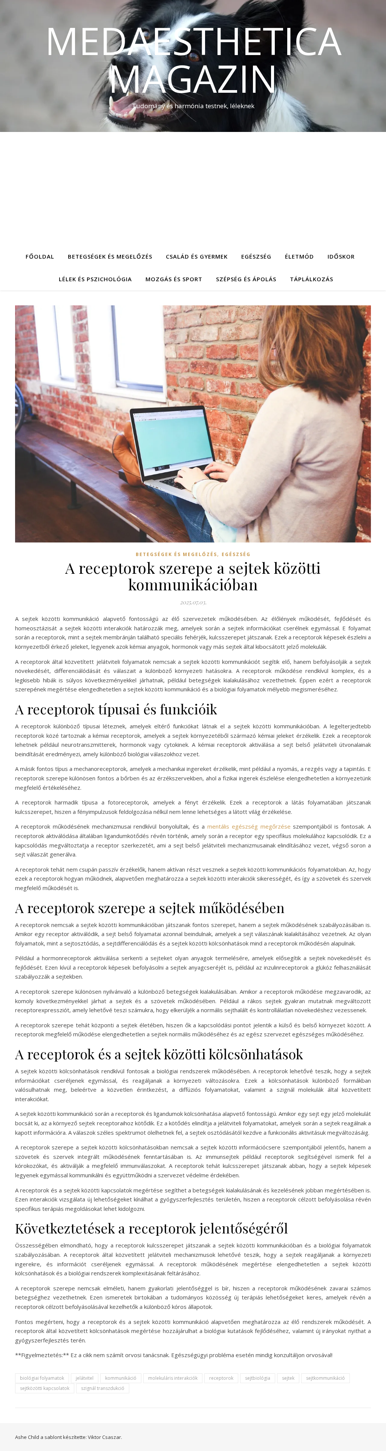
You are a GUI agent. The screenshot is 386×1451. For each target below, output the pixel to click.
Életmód (299, 256)
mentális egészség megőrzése (249, 826)
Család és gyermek (197, 256)
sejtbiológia (257, 1378)
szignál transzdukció (102, 1388)
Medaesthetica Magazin (193, 59)
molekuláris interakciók (173, 1378)
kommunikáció (120, 1378)
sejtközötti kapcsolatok (44, 1388)
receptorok (221, 1378)
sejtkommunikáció (325, 1378)
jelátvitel (84, 1378)
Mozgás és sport (174, 279)
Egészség (256, 256)
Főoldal (40, 256)
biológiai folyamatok (42, 1378)
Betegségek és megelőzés (110, 256)
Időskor (341, 256)
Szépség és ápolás (246, 279)
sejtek (288, 1378)
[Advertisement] (193, 188)
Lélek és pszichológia (95, 279)
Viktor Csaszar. (105, 1437)
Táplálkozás (311, 279)
